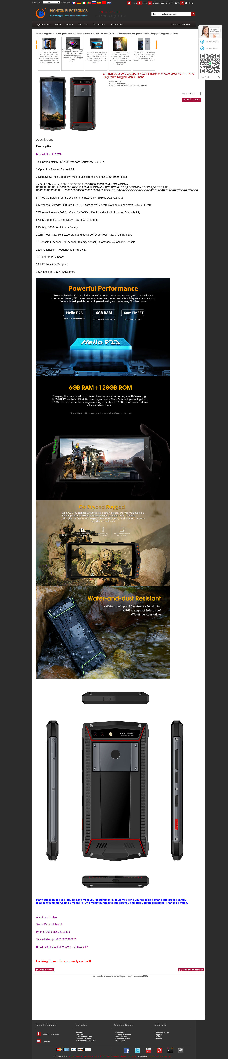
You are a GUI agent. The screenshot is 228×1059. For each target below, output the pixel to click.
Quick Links (43, 24)
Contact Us (117, 24)
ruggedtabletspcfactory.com (159, 1056)
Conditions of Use (122, 1039)
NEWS (69, 24)
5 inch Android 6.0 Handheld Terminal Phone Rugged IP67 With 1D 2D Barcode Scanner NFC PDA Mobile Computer (143, 55)
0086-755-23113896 (51, 1034)
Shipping (158, 1035)
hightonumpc (212, 48)
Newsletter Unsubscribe (86, 1041)
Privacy (158, 1037)
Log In (144, 3)
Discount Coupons (83, 1039)
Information (99, 24)
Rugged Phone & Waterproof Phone (58, 34)
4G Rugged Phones (82, 34)
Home (134, 3)
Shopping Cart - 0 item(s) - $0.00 (166, 3)
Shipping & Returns (123, 1035)
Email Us (46, 1042)
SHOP (58, 24)
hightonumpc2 (212, 41)
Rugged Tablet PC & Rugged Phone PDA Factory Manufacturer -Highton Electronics (102, 1056)
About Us (83, 24)
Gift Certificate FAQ (84, 1037)
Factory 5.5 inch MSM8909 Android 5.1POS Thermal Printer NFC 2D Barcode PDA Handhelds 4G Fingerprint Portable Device (120, 56)
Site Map (79, 1035)
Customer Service (180, 24)
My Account (120, 1041)
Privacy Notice (121, 1037)
